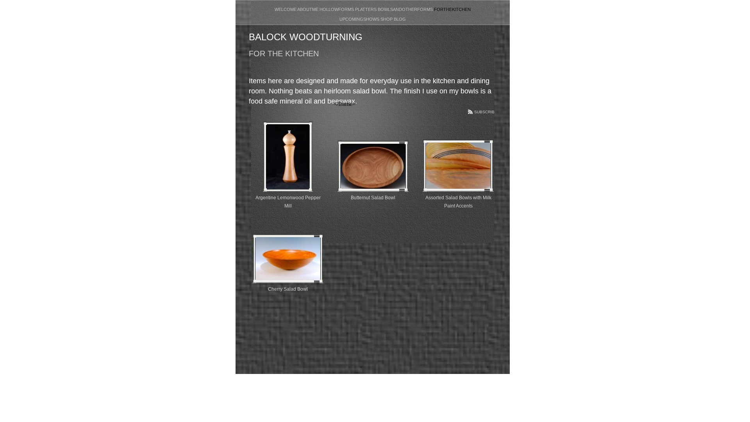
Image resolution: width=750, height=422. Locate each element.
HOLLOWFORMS (337, 9)
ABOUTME (308, 9)
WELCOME (286, 9)
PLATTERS (366, 9)
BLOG (400, 19)
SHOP (387, 19)
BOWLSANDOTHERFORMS (406, 9)
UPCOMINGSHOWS (359, 19)
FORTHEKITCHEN (452, 9)
